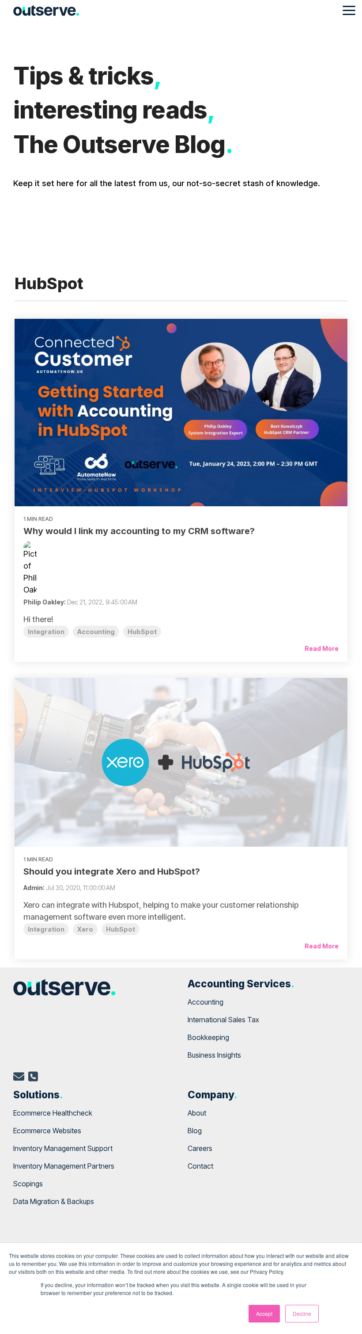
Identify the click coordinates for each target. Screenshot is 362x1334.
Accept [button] (264, 1313)
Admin (33, 887)
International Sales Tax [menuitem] (223, 1019)
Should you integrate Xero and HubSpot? (111, 871)
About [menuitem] (197, 1112)
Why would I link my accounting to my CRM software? (139, 531)
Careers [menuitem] (200, 1148)
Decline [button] (302, 1313)
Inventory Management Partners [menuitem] (63, 1166)
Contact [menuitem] (200, 1166)
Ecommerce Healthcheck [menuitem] (52, 1112)
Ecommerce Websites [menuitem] (47, 1130)
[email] (18, 1078)
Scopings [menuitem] (28, 1183)
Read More (322, 648)
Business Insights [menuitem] (214, 1055)
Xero (85, 929)
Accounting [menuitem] (205, 1002)
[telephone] (33, 1078)
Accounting (96, 631)
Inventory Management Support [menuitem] (63, 1148)
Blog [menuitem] (195, 1130)
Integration (46, 631)
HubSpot (142, 631)
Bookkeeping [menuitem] (208, 1037)
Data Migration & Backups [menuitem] (53, 1201)
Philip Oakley (43, 602)
